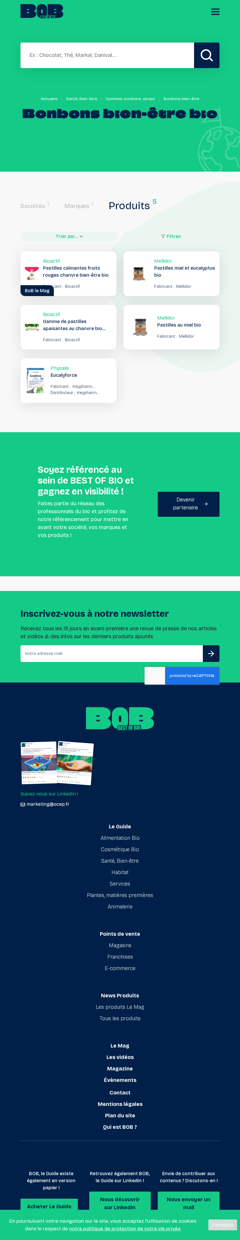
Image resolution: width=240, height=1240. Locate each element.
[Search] (207, 55)
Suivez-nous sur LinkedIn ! (49, 794)
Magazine (120, 1068)
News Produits (120, 995)
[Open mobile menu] (215, 11)
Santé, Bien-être (81, 98)
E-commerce (120, 968)
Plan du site (120, 1115)
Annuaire (49, 98)
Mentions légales (120, 1104)
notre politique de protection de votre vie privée (125, 1229)
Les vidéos (120, 1057)
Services (120, 884)
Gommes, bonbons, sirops (130, 98)
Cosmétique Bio (120, 849)
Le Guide (120, 826)
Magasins (120, 945)
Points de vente (120, 934)
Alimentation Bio (120, 838)
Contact (120, 1092)
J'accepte (223, 1225)
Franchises (120, 957)
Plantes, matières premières (120, 895)
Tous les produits (120, 1018)
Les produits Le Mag (120, 1007)
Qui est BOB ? (120, 1127)
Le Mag (120, 1046)
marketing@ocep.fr (48, 804)
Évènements (120, 1080)
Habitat (120, 872)
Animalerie (120, 906)
